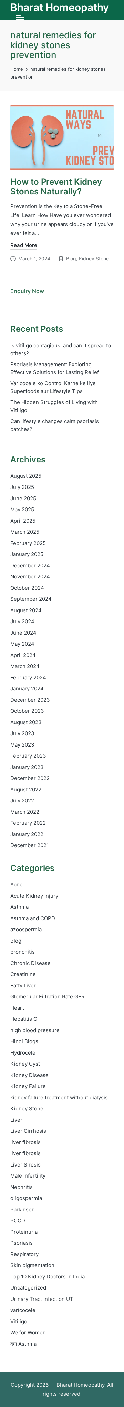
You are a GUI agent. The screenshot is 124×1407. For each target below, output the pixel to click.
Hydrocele (22, 1052)
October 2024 (27, 588)
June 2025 (23, 498)
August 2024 (26, 610)
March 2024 (25, 666)
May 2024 (22, 643)
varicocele (22, 1310)
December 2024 (30, 565)
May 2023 (22, 744)
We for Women (28, 1332)
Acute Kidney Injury (34, 896)
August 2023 (26, 722)
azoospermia (26, 929)
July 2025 (22, 487)
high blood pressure (35, 1030)
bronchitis (22, 951)
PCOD (17, 1220)
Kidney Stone (94, 258)
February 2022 (28, 823)
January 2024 (27, 688)
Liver (16, 1120)
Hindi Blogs (24, 1041)
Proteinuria (24, 1232)
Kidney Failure (28, 1086)
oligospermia (26, 1198)
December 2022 (30, 778)
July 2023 (22, 733)
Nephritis (21, 1187)
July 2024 (22, 621)
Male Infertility (27, 1175)
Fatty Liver (23, 985)
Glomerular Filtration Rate (47, 996)
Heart (17, 1008)
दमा (23, 1344)
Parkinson (22, 1209)
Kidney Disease (29, 1075)
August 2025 (25, 476)
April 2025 (22, 520)
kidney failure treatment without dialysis (59, 1097)
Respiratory (24, 1254)
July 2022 (22, 800)
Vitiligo (18, 1321)
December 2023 (30, 700)
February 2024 (28, 677)
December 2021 (29, 845)
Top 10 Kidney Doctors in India (47, 1276)
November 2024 (30, 576)
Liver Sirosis (25, 1164)
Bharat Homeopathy (59, 7)
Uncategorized (28, 1287)
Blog (71, 258)
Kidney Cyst (25, 1063)
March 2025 (24, 531)
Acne (16, 884)
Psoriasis (21, 1243)
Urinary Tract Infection (42, 1299)
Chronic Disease (30, 963)
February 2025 (28, 543)
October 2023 (27, 711)
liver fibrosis (25, 1142)
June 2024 (23, 632)
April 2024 (23, 655)
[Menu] (20, 17)
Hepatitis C (23, 1019)
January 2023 (27, 767)
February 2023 (28, 755)
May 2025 (22, 509)
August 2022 (25, 789)
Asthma (19, 907)
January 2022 (26, 834)
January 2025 (26, 554)
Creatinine (23, 974)
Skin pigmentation (32, 1265)
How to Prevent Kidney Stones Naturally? (56, 187)
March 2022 (24, 812)
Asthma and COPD (32, 918)
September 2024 (31, 599)
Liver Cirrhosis (28, 1131)
